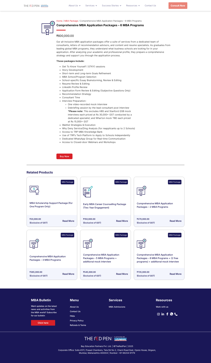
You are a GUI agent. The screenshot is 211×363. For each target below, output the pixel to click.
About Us (74, 307)
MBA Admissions (117, 307)
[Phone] (176, 314)
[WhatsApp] (172, 314)
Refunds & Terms (78, 325)
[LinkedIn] (163, 314)
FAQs (72, 316)
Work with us (162, 307)
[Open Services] (96, 5)
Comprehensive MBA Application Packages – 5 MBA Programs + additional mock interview (101, 258)
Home (59, 21)
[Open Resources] (139, 5)
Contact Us (75, 311)
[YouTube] (168, 314)
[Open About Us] (80, 5)
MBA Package (71, 21)
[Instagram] (159, 314)
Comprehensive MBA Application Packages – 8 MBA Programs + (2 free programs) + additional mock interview (158, 258)
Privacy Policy (77, 320)
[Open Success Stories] (120, 5)
